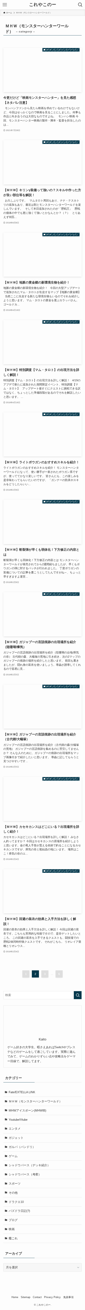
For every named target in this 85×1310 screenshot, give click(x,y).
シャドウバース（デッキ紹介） (29, 1165)
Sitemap (25, 1297)
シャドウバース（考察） (25, 1174)
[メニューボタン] (4, 5)
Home (14, 1297)
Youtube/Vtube (18, 1119)
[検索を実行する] (78, 995)
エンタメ (15, 1128)
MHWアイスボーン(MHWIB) (27, 1110)
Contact (37, 1297)
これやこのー (42, 5)
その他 (13, 1192)
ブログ (13, 1220)
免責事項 (68, 1297)
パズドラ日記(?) (19, 1210)
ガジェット (16, 1137)
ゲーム (13, 1156)
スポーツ (15, 1183)
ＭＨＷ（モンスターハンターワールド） (35, 1101)
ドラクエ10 (16, 1201)
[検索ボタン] (80, 5)
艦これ (13, 1238)
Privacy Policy (52, 1297)
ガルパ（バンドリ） (22, 1147)
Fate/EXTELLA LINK (22, 1092)
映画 (12, 1229)
